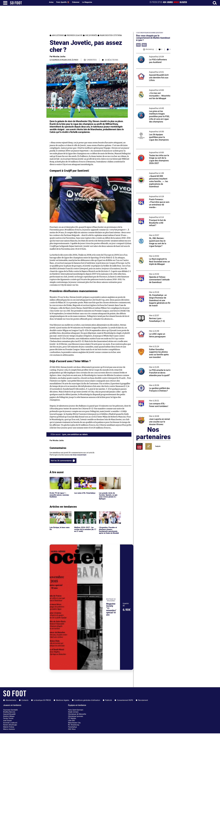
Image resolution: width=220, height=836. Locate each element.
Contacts (24, 700)
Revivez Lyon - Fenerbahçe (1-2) (148, 313)
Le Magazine (87, 2)
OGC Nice (72, 729)
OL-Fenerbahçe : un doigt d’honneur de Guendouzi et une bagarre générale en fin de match (152, 292)
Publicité (108, 700)
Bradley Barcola (9, 712)
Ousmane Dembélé (10, 710)
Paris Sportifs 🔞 (62, 2)
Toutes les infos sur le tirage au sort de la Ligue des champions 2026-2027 (152, 151)
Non (144, 45)
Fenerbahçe (72, 727)
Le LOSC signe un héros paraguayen (150, 328)
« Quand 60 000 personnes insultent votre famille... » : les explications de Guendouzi (151, 173)
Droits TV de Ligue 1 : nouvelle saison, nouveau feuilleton (60, 480)
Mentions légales (62, 700)
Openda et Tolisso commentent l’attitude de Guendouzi (152, 273)
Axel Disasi (7, 720)
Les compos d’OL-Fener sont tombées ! (151, 398)
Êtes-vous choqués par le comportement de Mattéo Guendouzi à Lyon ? (153, 37)
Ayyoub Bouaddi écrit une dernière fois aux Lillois (152, 71)
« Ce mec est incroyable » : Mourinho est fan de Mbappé (152, 89)
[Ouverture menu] (5, 3)
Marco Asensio (9, 729)
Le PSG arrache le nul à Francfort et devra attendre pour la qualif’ (152, 366)
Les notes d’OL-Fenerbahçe (85, 478)
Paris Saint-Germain (75, 710)
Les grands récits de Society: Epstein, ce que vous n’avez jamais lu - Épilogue (108, 481)
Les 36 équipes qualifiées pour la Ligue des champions (153, 130)
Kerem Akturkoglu (10, 725)
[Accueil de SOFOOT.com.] (28, 3)
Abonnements (11, 700)
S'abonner (75, 2)
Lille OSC (71, 720)
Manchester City (74, 723)
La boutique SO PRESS (42, 700)
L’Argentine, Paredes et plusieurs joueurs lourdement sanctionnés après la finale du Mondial (109, 515)
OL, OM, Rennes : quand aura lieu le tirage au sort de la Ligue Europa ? (152, 234)
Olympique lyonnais (75, 716)
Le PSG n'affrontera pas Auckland (149, 54)
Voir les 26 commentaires (61, 460)
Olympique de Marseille (77, 714)
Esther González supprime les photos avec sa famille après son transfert (153, 345)
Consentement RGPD (125, 700)
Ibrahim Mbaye (8, 716)
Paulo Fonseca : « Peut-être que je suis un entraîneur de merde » (152, 195)
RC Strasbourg (73, 725)
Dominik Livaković (10, 723)
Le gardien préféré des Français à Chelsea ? (153, 383)
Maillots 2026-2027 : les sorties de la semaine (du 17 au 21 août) (85, 514)
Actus (51, 2)
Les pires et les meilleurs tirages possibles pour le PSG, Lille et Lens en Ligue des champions (152, 108)
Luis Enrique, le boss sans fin (60, 513)
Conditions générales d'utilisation (87, 700)
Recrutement (143, 700)
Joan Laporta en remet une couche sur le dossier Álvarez (152, 415)
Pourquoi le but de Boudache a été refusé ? (153, 215)
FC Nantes (72, 718)
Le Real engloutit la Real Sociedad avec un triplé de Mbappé (152, 255)
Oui (138, 45)
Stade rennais (73, 712)
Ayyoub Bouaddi (9, 714)
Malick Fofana (8, 727)
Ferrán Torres (8, 718)
